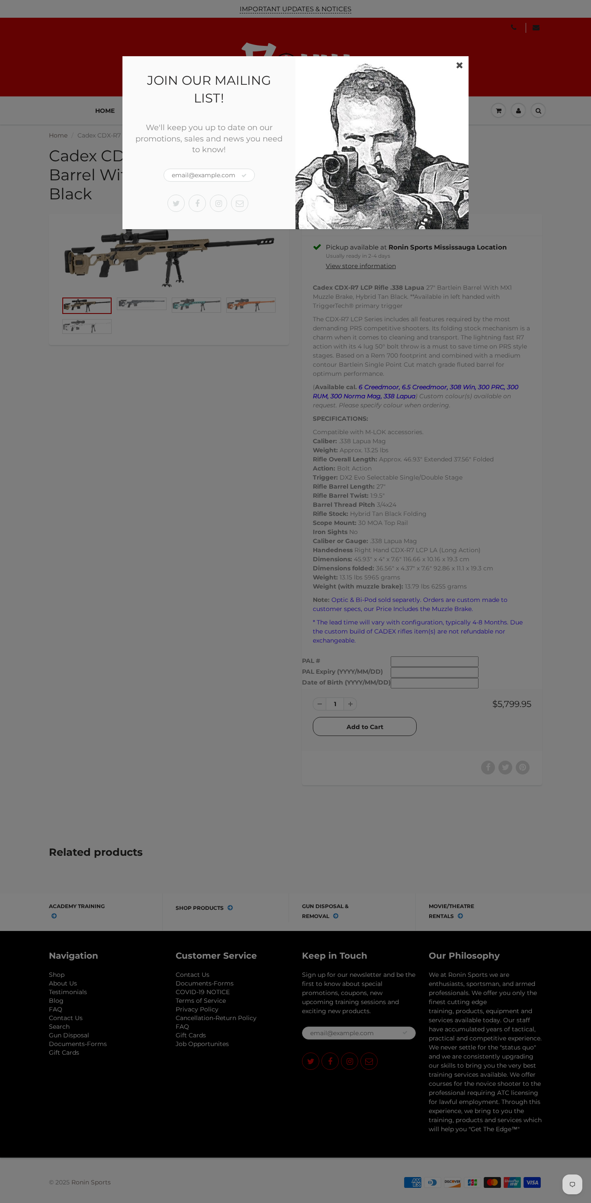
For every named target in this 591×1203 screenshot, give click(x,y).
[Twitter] (176, 203)
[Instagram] (218, 203)
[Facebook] (197, 203)
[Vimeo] (239, 203)
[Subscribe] (244, 175)
